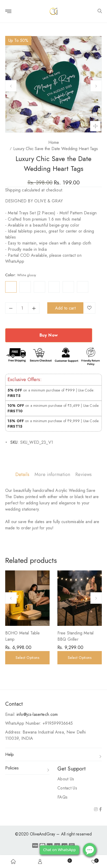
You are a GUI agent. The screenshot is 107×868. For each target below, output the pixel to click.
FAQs (62, 797)
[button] (100, 11)
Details (22, 474)
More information (52, 474)
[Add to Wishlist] (89, 308)
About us (65, 779)
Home (53, 142)
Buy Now (48, 335)
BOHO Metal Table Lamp (22, 636)
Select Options (27, 657)
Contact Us (67, 788)
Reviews (83, 474)
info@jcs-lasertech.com (37, 714)
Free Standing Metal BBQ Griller (75, 636)
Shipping (13, 190)
